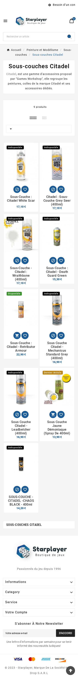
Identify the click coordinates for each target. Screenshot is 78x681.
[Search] (69, 36)
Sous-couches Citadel (24, 525)
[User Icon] (64, 20)
